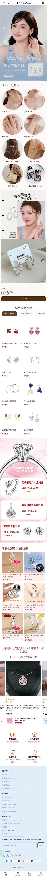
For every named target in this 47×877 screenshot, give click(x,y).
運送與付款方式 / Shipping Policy (11, 785)
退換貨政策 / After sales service (10, 782)
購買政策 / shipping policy (9, 811)
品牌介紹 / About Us (7, 775)
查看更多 (9, 714)
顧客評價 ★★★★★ (8, 830)
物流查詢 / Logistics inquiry (9, 808)
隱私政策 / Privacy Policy (9, 778)
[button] (3, 2)
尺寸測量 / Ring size (7, 797)
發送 (41, 845)
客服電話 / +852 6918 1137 (9, 827)
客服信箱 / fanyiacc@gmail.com (11, 823)
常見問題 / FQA (6, 834)
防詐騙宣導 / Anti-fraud (9, 788)
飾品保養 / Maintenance (9, 801)
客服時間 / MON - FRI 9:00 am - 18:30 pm (13, 820)
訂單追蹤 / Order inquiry (9, 804)
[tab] (11, 80)
